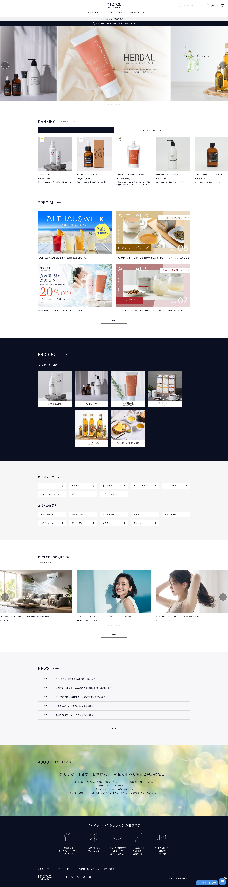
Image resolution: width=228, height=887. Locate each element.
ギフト (74, 494)
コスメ (43, 485)
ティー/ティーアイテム (50, 494)
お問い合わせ (109, 869)
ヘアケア (75, 485)
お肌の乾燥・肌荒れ (49, 514)
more (114, 321)
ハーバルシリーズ (85, 620)
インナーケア (170, 485)
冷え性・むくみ (47, 523)
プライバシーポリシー (65, 869)
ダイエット (138, 523)
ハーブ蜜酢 (161, 620)
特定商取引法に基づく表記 (89, 869)
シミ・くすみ (77, 514)
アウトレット (108, 494)
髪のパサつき (170, 514)
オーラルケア (139, 485)
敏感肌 (136, 514)
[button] (5, 65)
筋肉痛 (105, 523)
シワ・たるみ (108, 514)
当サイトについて (45, 869)
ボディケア (107, 485)
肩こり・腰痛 (77, 523)
